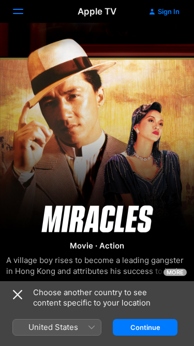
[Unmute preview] (166, 43)
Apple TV (97, 11)
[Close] (17, 294)
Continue (145, 327)
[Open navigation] (24, 11)
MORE (175, 272)
